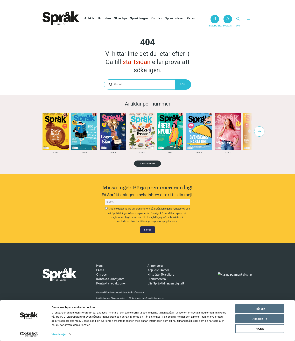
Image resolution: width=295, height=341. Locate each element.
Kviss (191, 18)
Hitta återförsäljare (161, 274)
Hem (99, 265)
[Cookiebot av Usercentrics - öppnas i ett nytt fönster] (29, 334)
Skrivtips (120, 18)
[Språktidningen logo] (60, 274)
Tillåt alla (259, 308)
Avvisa (260, 328)
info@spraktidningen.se (153, 298)
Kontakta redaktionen (111, 283)
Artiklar (90, 18)
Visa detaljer (59, 334)
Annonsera (155, 265)
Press (100, 270)
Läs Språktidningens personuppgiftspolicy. (154, 221)
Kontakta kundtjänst (110, 279)
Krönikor (104, 18)
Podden (156, 18)
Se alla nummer (147, 163)
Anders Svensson (136, 292)
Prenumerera (157, 279)
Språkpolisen (174, 18)
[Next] (259, 131)
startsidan (136, 62)
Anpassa (257, 318)
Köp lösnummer (158, 270)
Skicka (147, 229)
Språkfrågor (139, 18)
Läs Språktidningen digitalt (166, 283)
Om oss (101, 274)
